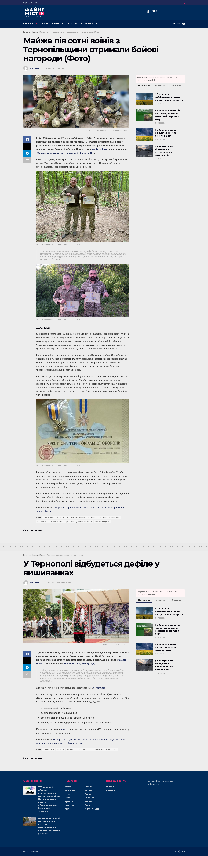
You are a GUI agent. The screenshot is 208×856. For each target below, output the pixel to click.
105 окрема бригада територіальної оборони (64, 518)
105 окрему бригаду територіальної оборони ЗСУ (65, 152)
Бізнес (68, 787)
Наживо (89, 787)
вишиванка (49, 750)
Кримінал (69, 801)
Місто (41, 555)
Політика (89, 798)
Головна (26, 32)
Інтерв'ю (69, 794)
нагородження (56, 522)
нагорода (41, 522)
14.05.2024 (49, 68)
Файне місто (99, 149)
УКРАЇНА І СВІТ (92, 24)
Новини (35, 32)
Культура (61, 583)
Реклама (89, 801)
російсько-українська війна (79, 522)
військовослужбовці (110, 518)
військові (92, 518)
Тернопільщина (102, 522)
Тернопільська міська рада (103, 750)
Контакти (110, 790)
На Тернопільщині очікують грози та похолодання (165, 133)
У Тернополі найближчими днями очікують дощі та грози (169, 97)
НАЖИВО (43, 24)
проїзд (64, 729)
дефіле (60, 750)
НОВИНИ (55, 24)
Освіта (88, 794)
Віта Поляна (35, 68)
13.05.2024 (49, 583)
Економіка (70, 790)
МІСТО (78, 24)
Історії (68, 798)
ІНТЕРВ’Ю (67, 24)
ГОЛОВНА (28, 24)
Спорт (88, 805)
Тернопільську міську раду (79, 663)
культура (71, 750)
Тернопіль (83, 750)
